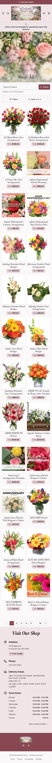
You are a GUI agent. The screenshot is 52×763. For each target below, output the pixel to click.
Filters (15, 99)
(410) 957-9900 (27, 2)
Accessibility (29, 759)
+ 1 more (12, 686)
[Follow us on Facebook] (29, 745)
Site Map (39, 759)
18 (40, 623)
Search (46, 87)
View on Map (17, 654)
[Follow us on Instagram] (23, 745)
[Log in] (44, 13)
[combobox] (38, 99)
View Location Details (37, 724)
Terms (12, 759)
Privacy (19, 759)
